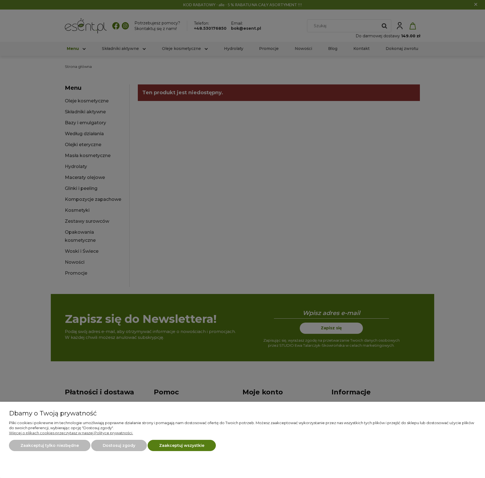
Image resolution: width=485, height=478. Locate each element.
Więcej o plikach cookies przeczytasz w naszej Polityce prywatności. (71, 433)
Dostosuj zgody (119, 445)
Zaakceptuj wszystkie (181, 445)
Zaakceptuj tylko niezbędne (49, 445)
